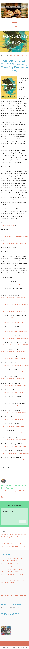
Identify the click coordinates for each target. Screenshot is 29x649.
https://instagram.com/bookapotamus (12, 392)
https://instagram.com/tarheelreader (13, 322)
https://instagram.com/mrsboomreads (12, 419)
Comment (22, 522)
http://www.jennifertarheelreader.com (13, 318)
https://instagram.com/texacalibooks (13, 297)
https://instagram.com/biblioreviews (13, 311)
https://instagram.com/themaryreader (13, 426)
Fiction (5, 497)
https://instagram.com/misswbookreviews (14, 399)
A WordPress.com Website (14, 645)
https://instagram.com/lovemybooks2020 (13, 385)
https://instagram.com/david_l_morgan (13, 358)
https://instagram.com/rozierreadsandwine (14, 304)
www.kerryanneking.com (8, 225)
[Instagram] (16, 27)
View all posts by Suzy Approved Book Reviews (14, 491)
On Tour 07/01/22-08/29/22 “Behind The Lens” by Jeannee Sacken (13, 534)
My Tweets (4, 617)
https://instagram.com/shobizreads (12, 372)
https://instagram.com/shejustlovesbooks (14, 290)
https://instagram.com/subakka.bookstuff (14, 412)
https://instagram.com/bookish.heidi (13, 378)
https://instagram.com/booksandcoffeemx (14, 459)
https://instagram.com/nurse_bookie (12, 284)
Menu (15, 22)
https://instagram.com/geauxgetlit (12, 432)
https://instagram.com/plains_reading (13, 351)
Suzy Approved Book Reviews (16, 55)
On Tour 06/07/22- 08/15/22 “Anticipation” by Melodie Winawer (13, 543)
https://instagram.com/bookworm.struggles (14, 338)
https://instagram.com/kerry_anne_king (13, 243)
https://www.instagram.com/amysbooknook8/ (14, 439)
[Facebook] (13, 27)
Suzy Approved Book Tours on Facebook (13, 595)
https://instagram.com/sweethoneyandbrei (14, 446)
